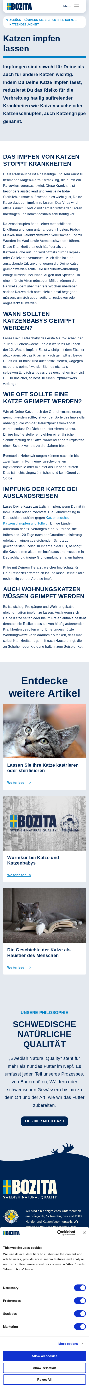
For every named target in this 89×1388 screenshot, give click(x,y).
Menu (67, 6)
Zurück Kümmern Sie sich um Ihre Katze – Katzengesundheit (43, 22)
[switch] (80, 1300)
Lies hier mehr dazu (44, 1121)
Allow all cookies (44, 1356)
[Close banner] (84, 1232)
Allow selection (44, 1368)
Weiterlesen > (19, 782)
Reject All (44, 1379)
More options (68, 1343)
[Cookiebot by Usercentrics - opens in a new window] (57, 1233)
